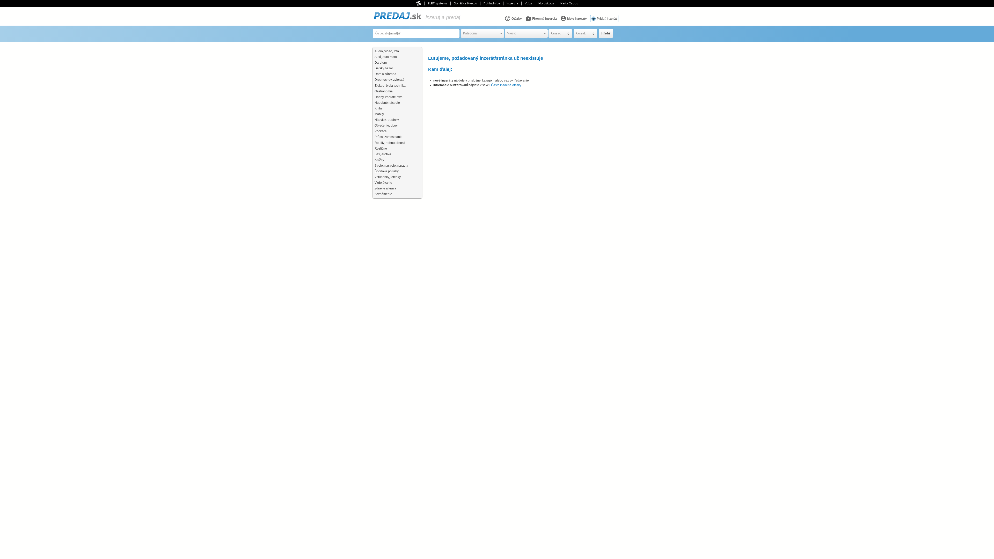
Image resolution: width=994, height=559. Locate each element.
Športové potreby (387, 171)
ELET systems (437, 3)
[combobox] (482, 33)
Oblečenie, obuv (386, 125)
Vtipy (528, 3)
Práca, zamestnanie (389, 137)
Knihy (379, 108)
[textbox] (482, 33)
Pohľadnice (492, 3)
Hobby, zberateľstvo (389, 97)
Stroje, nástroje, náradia (391, 165)
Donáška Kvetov (465, 3)
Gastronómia (384, 91)
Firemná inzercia (544, 18)
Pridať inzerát (607, 18)
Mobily (379, 114)
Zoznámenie (383, 194)
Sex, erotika (383, 154)
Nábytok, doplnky (387, 120)
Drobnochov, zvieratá (389, 80)
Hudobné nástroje (387, 103)
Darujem (381, 62)
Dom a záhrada (385, 74)
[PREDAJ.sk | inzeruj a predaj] (417, 20)
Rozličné (381, 148)
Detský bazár (384, 68)
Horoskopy (546, 3)
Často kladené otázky (506, 85)
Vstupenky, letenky (388, 177)
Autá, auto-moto (386, 57)
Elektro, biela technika (390, 85)
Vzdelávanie (383, 183)
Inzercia (512, 3)
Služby (379, 160)
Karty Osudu (569, 3)
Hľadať (605, 33)
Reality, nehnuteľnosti (390, 143)
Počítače (381, 131)
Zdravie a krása (385, 188)
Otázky (516, 18)
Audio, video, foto (387, 51)
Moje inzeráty (576, 18)
